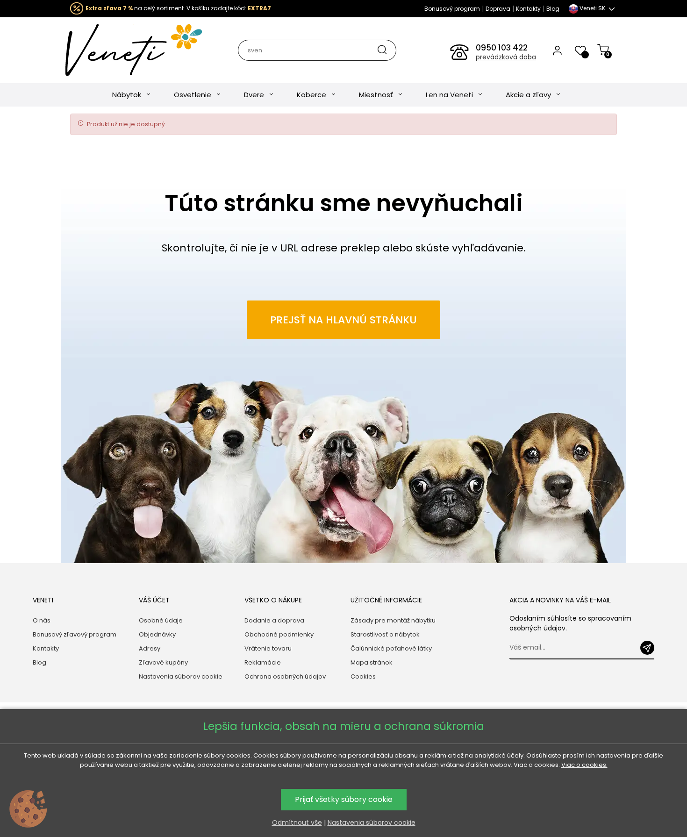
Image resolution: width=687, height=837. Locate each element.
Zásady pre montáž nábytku (393, 620)
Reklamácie (262, 662)
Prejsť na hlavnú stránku (343, 320)
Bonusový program (452, 9)
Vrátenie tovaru (268, 648)
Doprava (498, 9)
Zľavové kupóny (163, 662)
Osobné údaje (161, 620)
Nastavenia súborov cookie (180, 676)
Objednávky (157, 634)
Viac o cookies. (584, 764)
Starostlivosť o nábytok (385, 634)
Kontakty (528, 9)
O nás (41, 620)
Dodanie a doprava (274, 620)
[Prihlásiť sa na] (647, 648)
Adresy (149, 648)
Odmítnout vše (297, 822)
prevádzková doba (506, 57)
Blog (552, 9)
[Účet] (557, 50)
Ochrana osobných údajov (285, 676)
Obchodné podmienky (279, 634)
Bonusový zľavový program (74, 634)
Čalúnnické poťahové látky (391, 648)
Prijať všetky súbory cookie (344, 799)
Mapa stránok (372, 662)
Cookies (363, 676)
